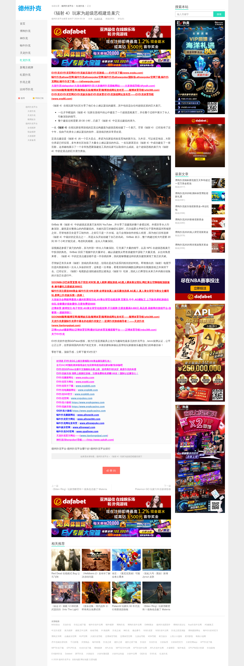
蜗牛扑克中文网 (96, 624)
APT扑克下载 (206, 641)
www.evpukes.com (81, 398)
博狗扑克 (25, 31)
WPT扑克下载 (57, 647)
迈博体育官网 (126, 636)
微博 (23, 98)
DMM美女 (149, 624)
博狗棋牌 (98, 647)
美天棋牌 (68, 630)
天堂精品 (85, 641)
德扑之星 (118, 641)
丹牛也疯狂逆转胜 (59, 641)
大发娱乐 (90, 653)
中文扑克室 (56, 630)
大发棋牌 (32, 135)
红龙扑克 (25, 60)
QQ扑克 (143, 653)
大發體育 (171, 647)
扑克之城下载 (80, 624)
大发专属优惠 (103, 653)
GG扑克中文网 (161, 630)
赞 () (113, 470)
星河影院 (189, 636)
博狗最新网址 (194, 630)
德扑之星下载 (131, 641)
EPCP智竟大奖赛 (196, 647)
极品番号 (136, 630)
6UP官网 (83, 636)
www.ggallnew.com (87, 431)
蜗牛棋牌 (110, 624)
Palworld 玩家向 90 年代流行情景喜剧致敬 (126, 607)
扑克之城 (117, 630)
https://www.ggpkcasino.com (89, 410)
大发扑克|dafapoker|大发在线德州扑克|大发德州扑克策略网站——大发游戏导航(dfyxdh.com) (103, 85)
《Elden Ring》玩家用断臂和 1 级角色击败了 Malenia (79, 489)
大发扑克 (32, 110)
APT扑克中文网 (140, 647)
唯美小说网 (201, 636)
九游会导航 (140, 636)
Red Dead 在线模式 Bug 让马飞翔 (65, 575)
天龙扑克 (25, 53)
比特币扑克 (26, 89)
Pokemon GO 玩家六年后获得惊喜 (153, 489)
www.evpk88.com (88, 389)
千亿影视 (74, 641)
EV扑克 (153, 653)
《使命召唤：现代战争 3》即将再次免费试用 (95, 607)
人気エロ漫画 (176, 636)
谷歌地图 (76, 659)
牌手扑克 (79, 653)
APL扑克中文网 (157, 647)
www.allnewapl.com (84, 427)
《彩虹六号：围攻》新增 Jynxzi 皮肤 (155, 575)
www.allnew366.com (88, 419)
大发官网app (191, 641)
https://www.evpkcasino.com (88, 406)
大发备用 (32, 140)
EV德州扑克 (56, 653)
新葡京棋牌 (26, 67)
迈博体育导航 (111, 636)
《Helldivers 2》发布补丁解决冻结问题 (96, 575)
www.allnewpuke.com (92, 423)
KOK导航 (152, 636)
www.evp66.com (85, 381)
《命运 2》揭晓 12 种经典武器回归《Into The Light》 (65, 607)
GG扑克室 (147, 630)
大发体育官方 (177, 641)
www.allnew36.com (88, 414)
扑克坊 (143, 641)
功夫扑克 (153, 641)
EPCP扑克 (71, 647)
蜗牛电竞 (182, 647)
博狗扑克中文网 (135, 624)
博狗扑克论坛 (179, 624)
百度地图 (93, 659)
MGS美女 (55, 624)
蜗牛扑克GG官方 (210, 630)
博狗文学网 (56, 636)
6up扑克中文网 (195, 624)
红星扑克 (25, 74)
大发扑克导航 (96, 636)
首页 (22, 23)
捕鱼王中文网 (81, 630)
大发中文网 (132, 653)
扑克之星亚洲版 (178, 630)
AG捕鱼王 (209, 624)
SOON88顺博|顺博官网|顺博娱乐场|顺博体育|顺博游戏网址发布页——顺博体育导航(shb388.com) (105, 90)
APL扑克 (109, 647)
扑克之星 (25, 82)
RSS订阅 (39, 98)
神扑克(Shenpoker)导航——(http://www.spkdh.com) (85, 439)
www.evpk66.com (85, 385)
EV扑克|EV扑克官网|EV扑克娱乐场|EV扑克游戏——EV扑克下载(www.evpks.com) (97, 72)
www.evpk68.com (84, 394)
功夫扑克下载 (85, 647)
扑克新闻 (211, 647)
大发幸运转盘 (118, 653)
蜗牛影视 (96, 641)
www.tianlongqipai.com (94, 435)
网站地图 (84, 659)
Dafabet (68, 653)
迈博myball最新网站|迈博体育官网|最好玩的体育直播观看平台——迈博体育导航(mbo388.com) (104, 329)
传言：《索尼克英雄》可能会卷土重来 (126, 575)
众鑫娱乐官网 (70, 636)
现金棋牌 (32, 131)
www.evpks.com (85, 377)
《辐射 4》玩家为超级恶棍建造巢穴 (85, 13)
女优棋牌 (32, 127)
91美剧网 (105, 630)
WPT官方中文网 (123, 647)
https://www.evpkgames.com (88, 402)
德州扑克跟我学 (163, 624)
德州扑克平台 (31, 10)
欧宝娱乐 (163, 636)
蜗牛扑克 (25, 45)
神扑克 (24, 38)
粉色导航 (94, 630)
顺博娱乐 (32, 119)
